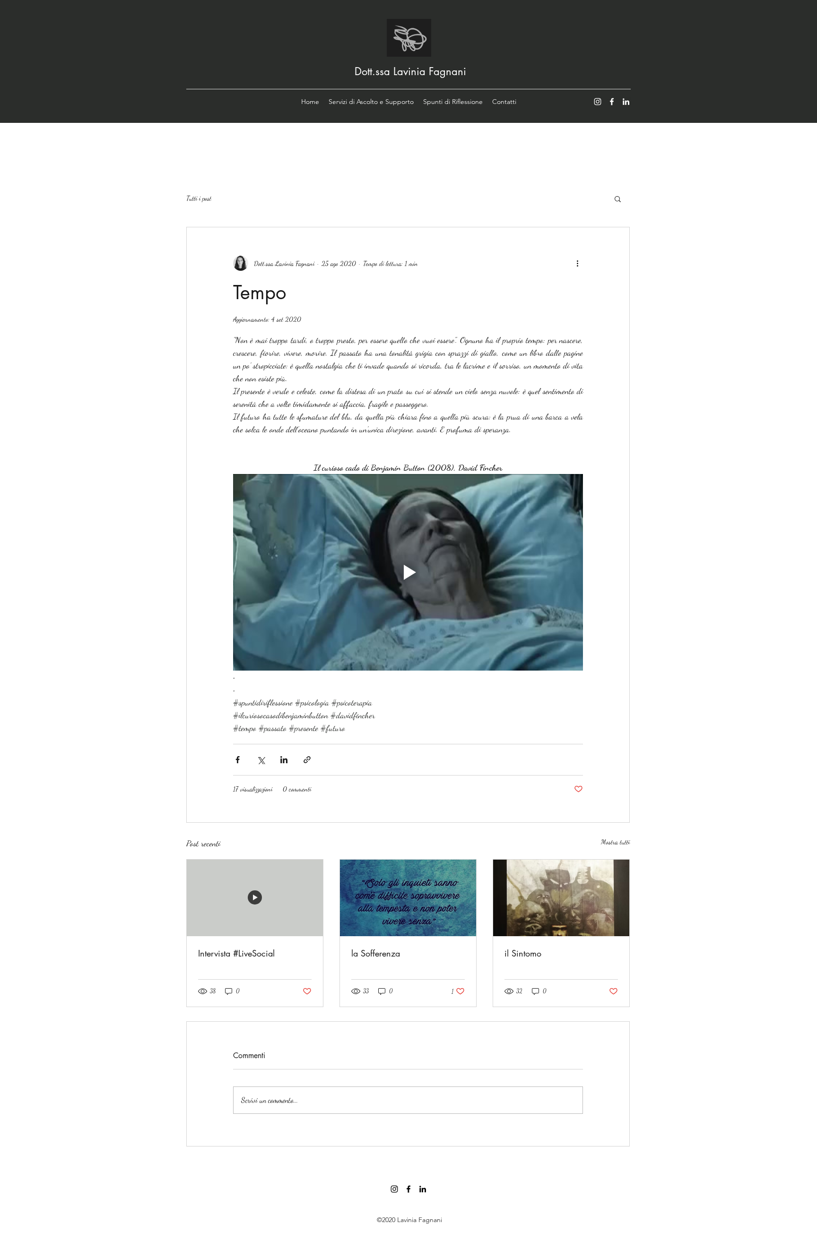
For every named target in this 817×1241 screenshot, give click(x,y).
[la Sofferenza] (408, 898)
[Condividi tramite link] (307, 759)
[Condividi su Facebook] (237, 759)
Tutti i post (198, 198)
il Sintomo (522, 953)
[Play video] (408, 572)
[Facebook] (612, 101)
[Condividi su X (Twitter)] (260, 759)
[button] (617, 198)
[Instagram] (597, 101)
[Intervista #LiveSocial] (255, 898)
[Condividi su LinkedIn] (283, 759)
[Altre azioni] (577, 263)
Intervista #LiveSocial (236, 953)
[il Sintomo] (561, 898)
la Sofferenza (375, 953)
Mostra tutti (615, 842)
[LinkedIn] (626, 101)
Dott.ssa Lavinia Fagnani (410, 71)
